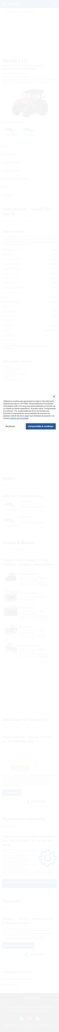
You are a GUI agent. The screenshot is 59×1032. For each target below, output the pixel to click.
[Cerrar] (54, 396)
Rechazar (10, 426)
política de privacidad (19, 418)
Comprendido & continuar (40, 426)
